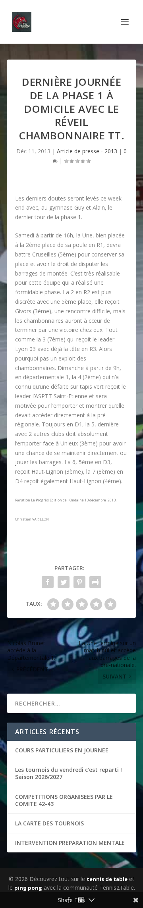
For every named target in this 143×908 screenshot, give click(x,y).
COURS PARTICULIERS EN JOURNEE (61, 750)
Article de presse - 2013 (87, 151)
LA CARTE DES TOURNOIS (49, 823)
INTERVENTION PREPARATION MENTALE (70, 842)
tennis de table (107, 879)
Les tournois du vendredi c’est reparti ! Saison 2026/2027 (68, 773)
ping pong (28, 887)
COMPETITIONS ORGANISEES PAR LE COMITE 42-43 (64, 800)
